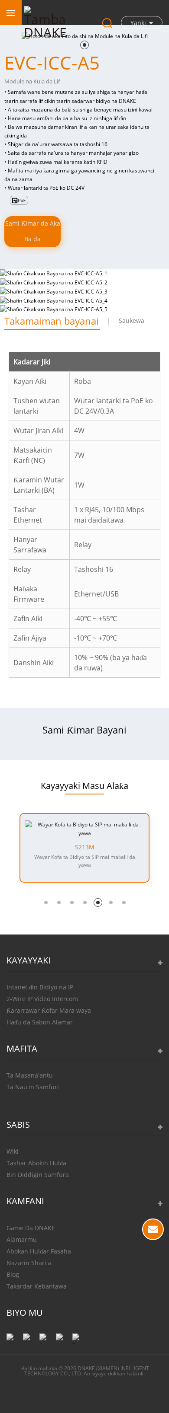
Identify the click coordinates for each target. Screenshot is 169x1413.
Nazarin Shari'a (28, 1263)
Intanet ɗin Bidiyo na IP (39, 987)
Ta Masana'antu (29, 1075)
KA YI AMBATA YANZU (153, 1229)
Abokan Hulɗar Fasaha (38, 1251)
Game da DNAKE (30, 1228)
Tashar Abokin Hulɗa (36, 1163)
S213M (84, 847)
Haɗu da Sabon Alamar (39, 1022)
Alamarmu (21, 1239)
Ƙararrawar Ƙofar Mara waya (48, 1010)
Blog (12, 1274)
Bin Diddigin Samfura (37, 1175)
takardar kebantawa (36, 1286)
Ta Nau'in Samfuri (32, 1087)
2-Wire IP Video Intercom (42, 999)
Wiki (12, 1151)
